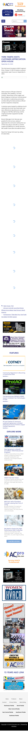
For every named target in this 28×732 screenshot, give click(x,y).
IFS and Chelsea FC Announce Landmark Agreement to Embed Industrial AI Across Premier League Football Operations (14, 424)
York (12, 306)
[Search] (25, 21)
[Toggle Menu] (3, 21)
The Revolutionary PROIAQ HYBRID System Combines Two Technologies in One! (14, 398)
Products (13, 699)
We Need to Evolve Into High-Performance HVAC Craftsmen (13, 529)
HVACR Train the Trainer (11, 478)
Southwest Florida (21, 712)
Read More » (5, 376)
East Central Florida (8, 712)
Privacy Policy (13, 702)
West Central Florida (14, 709)
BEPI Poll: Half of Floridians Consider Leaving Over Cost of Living (13, 503)
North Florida (20, 705)
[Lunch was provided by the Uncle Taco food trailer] (14, 221)
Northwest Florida (9, 705)
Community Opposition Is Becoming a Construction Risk (14, 373)
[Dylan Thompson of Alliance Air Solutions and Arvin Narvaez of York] (14, 236)
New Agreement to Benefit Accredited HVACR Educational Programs (13, 450)
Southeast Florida (14, 715)
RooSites (14, 726)
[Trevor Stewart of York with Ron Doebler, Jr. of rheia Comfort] (14, 271)
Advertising (23, 702)
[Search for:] (18, 21)
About (20, 699)
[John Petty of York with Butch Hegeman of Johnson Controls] (14, 204)
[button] (14, 541)
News (7, 699)
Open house (6, 306)
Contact (4, 702)
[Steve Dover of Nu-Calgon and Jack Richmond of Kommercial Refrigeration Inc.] (14, 185)
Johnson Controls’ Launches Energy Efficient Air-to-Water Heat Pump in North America (13, 310)
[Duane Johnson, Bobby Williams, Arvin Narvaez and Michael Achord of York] (14, 288)
